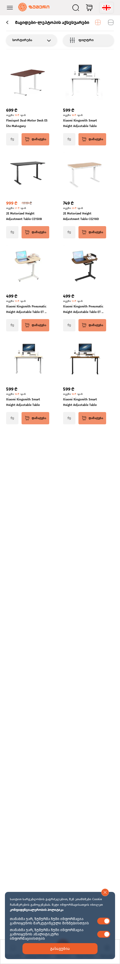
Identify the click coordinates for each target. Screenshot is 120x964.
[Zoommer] (33, 8)
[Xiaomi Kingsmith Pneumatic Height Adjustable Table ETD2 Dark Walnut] (84, 267)
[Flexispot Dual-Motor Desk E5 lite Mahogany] (27, 81)
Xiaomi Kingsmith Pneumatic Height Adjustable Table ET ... (26, 309)
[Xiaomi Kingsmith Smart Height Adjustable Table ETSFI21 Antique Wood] (84, 359)
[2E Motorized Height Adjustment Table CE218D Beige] (84, 174)
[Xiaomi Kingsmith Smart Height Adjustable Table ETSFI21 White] (84, 81)
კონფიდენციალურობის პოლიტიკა (36, 910)
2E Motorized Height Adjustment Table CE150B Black (24, 217)
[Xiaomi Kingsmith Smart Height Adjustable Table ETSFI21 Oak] (27, 359)
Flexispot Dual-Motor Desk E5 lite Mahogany (26, 123)
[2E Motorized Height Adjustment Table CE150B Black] (27, 174)
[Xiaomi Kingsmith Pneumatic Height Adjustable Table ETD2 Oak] (27, 267)
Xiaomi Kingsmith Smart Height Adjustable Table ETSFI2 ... (80, 124)
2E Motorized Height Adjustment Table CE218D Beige (81, 217)
